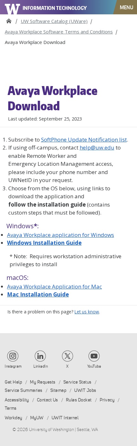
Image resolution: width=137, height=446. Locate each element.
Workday (13, 417)
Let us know (87, 312)
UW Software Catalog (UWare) (54, 21)
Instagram (13, 366)
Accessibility (17, 400)
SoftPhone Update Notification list (84, 139)
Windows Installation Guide (44, 242)
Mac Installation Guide (38, 294)
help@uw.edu (97, 147)
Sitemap (58, 390)
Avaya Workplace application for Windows (60, 234)
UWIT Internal (65, 417)
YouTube (94, 366)
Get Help (13, 382)
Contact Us (47, 400)
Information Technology (55, 8)
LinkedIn (40, 366)
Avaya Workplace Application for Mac (54, 286)
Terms (11, 408)
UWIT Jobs (85, 390)
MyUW (37, 417)
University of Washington (13, 7)
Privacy (107, 400)
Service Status (77, 382)
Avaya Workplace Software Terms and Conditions (59, 31)
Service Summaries (23, 390)
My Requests (42, 382)
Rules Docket (79, 400)
